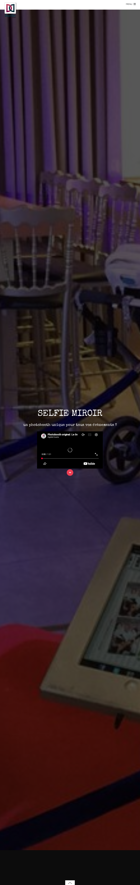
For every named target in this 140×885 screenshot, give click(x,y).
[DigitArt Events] (10, 17)
